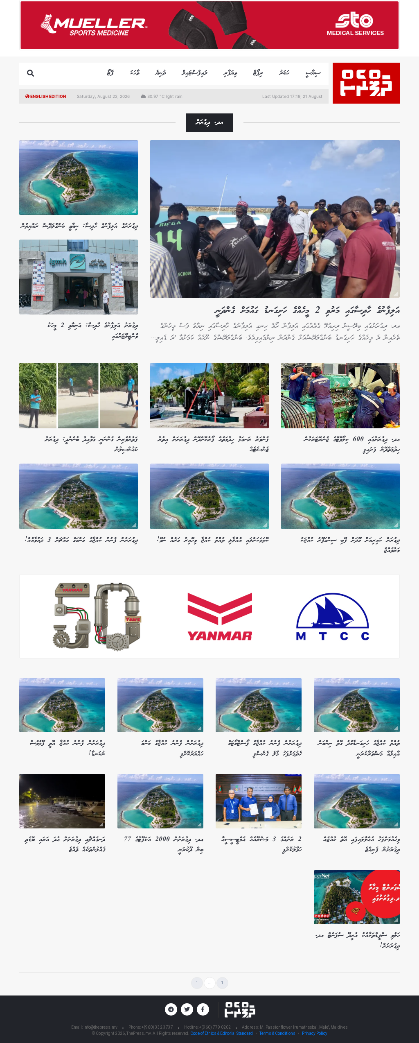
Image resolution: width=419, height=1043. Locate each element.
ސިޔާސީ (313, 73)
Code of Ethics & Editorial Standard (222, 1033)
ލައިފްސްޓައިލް (194, 73)
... (210, 982)
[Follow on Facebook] (203, 1009)
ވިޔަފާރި (230, 73)
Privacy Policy (314, 1033)
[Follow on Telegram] (171, 1009)
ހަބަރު (284, 73)
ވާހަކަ (134, 73)
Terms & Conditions (277, 1033)
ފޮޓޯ (110, 73)
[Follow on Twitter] (187, 1009)
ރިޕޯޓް (258, 73)
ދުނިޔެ (160, 73)
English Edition (47, 96)
